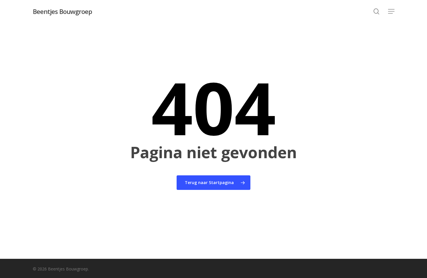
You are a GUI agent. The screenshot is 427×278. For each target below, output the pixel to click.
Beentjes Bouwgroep (62, 11)
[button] (391, 11)
